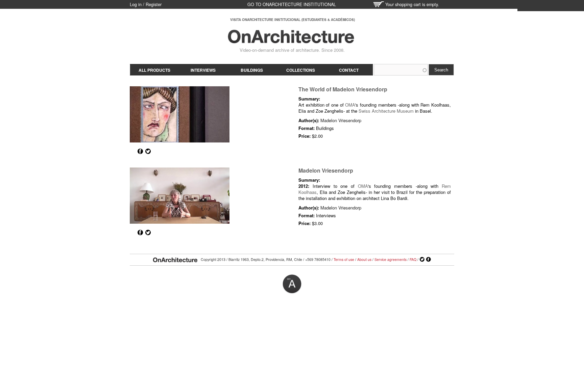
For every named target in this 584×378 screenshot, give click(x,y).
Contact (349, 70)
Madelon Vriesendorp (340, 120)
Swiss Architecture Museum (386, 111)
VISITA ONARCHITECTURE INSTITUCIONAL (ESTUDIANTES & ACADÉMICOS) (292, 19)
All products (154, 70)
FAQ (413, 259)
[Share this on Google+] (132, 151)
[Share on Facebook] (140, 151)
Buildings (252, 70)
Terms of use (344, 259)
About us (364, 259)
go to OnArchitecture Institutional (291, 4)
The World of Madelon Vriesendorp (342, 89)
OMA (350, 105)
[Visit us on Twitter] (422, 259)
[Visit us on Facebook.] (428, 259)
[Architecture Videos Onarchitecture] (291, 40)
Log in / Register (146, 4)
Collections (300, 70)
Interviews (203, 70)
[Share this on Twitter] (148, 151)
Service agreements (390, 259)
